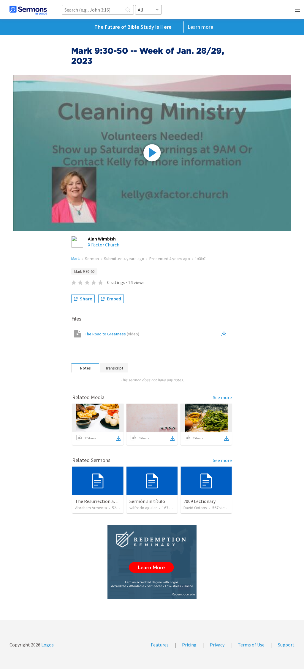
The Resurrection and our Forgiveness (113, 501)
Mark (75, 258)
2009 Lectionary (199, 501)
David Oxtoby (195, 507)
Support (286, 645)
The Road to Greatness (112, 334)
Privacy (217, 645)
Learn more (200, 26)
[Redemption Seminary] (152, 562)
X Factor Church (103, 245)
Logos (47, 645)
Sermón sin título (147, 501)
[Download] (118, 438)
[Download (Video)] (225, 333)
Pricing (189, 645)
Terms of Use (251, 645)
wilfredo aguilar (143, 507)
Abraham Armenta (91, 507)
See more (222, 397)
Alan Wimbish (102, 239)
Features (160, 645)
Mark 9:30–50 (84, 271)
